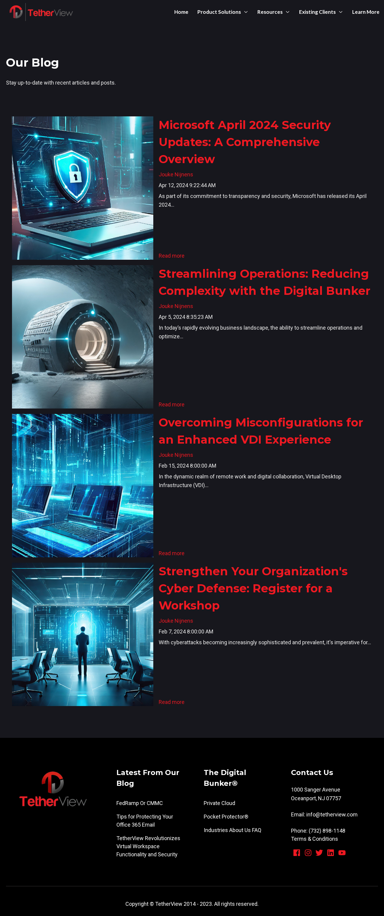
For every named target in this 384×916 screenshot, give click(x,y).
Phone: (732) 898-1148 (318, 831)
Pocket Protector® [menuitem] (226, 816)
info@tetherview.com (332, 814)
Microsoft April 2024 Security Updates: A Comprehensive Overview (245, 142)
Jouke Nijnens (176, 174)
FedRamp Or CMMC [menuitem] (139, 803)
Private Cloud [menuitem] (219, 803)
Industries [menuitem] (216, 830)
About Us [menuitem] (240, 830)
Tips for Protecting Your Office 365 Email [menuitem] (144, 820)
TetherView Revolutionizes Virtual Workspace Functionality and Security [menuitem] (148, 846)
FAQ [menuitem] (256, 830)
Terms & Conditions (314, 839)
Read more (171, 256)
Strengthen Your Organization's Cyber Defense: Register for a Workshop (253, 588)
